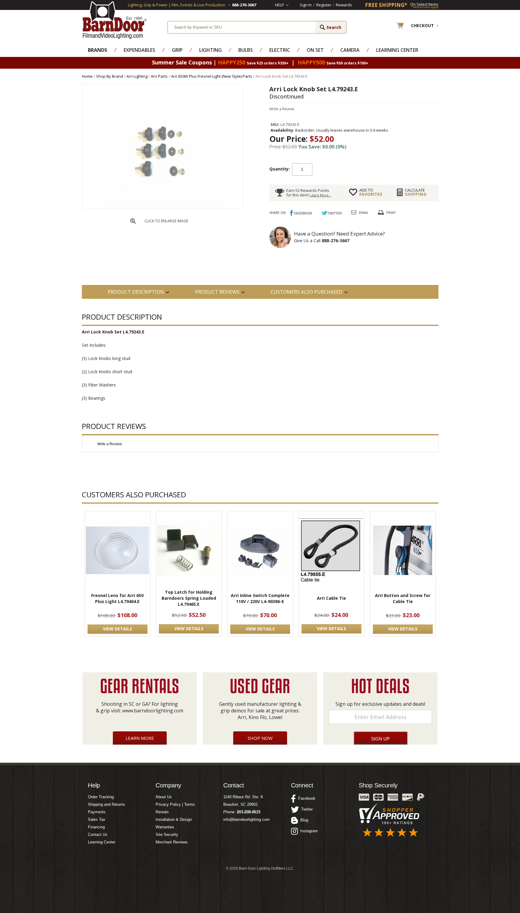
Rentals (162, 812)
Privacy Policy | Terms (175, 804)
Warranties (165, 827)
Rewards (344, 5)
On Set (315, 50)
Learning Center (397, 50)
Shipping (416, 192)
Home (87, 76)
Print (391, 212)
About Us (164, 797)
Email (364, 212)
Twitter (306, 809)
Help (279, 5)
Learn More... (320, 195)
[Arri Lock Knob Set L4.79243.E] (162, 206)
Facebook (305, 798)
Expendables (139, 50)
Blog (303, 820)
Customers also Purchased (306, 292)
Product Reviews (217, 292)
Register (323, 5)
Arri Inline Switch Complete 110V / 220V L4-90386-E (260, 598)
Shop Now (260, 738)
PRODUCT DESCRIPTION (136, 292)
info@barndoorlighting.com (246, 819)
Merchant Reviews (172, 842)
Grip (177, 50)
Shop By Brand (109, 76)
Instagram (308, 831)
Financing (96, 827)
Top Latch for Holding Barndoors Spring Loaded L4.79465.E (189, 598)
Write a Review (281, 108)
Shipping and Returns (106, 804)
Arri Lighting (136, 76)
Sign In (306, 5)
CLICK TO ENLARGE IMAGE (166, 221)
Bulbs (245, 50)
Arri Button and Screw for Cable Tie (402, 598)
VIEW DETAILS (117, 629)
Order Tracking (101, 797)
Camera (350, 50)
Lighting (210, 50)
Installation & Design (174, 819)
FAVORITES (370, 192)
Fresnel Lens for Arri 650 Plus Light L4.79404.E (117, 598)
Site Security (167, 834)
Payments (97, 812)
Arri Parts (159, 76)
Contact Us (97, 834)
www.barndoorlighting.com (152, 710)
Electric (279, 50)
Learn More (139, 738)
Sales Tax (96, 819)
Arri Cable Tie (331, 598)
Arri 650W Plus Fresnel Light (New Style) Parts (211, 76)
